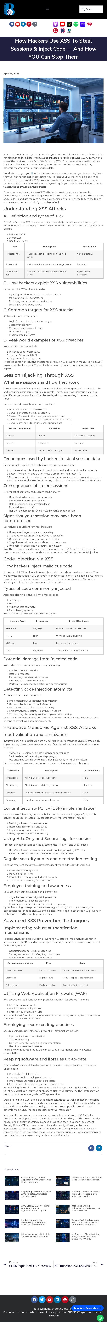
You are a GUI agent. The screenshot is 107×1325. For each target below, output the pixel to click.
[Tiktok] (34, 24)
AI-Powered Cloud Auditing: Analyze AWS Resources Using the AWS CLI (86, 1236)
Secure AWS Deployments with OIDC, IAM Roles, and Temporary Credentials (85, 1222)
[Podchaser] (62, 32)
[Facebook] (11, 24)
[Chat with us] (100, 1318)
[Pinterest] (28, 24)
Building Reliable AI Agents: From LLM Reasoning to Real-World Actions (86, 1194)
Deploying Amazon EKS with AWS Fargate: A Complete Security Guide (36, 1194)
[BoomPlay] (69, 32)
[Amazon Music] (82, 26)
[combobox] (91, 9)
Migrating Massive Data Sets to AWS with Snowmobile (35, 1235)
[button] (47, 8)
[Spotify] (75, 26)
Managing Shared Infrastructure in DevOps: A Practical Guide (86, 1208)
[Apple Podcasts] (55, 26)
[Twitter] (42, 1299)
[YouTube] (62, 26)
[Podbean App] (69, 26)
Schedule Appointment (87, 1308)
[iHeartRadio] (89, 26)
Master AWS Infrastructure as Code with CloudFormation (87, 1178)
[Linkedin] (23, 24)
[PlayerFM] (55, 32)
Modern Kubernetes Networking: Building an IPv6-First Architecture (33, 1222)
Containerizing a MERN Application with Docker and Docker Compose (36, 1180)
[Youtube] (17, 24)
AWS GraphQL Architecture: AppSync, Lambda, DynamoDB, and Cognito (35, 1208)
